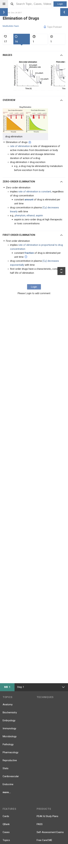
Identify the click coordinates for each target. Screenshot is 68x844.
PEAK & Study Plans (47, 816)
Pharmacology (10, 752)
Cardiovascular (11, 776)
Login (60, 4)
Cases (6, 832)
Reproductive (10, 760)
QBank (6, 824)
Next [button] (63, 75)
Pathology (8, 744)
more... (7, 792)
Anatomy (8, 704)
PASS (40, 824)
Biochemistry (10, 712)
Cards (6, 816)
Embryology (9, 720)
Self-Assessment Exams (50, 832)
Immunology (9, 728)
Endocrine (8, 784)
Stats (5, 768)
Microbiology (10, 736)
